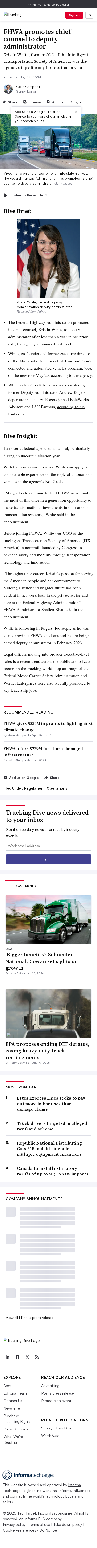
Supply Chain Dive (56, 1428)
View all (12, 1317)
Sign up (74, 15)
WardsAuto (50, 1435)
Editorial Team (15, 1393)
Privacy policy (14, 1524)
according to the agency (71, 375)
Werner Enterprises (20, 683)
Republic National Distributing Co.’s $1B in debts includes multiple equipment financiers (49, 1148)
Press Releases (16, 1429)
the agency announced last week (44, 344)
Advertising (50, 1385)
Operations (57, 788)
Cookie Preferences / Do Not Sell (30, 1530)
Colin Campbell (28, 87)
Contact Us (13, 1400)
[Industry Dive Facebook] (17, 1357)
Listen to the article (32, 195)
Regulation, (35, 788)
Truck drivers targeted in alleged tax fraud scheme (52, 1126)
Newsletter (12, 1408)
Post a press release (37, 1317)
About (9, 1385)
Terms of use (39, 1524)
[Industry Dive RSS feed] (37, 1357)
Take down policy (67, 1524)
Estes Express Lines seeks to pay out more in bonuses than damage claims (51, 1103)
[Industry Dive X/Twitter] (27, 1357)
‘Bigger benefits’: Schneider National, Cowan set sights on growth (41, 961)
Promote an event (56, 1400)
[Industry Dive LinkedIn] (7, 1357)
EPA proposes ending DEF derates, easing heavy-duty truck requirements (47, 1050)
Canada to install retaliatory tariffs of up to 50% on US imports (52, 1171)
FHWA (41, 311)
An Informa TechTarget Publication (49, 4)
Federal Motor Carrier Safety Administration (42, 675)
